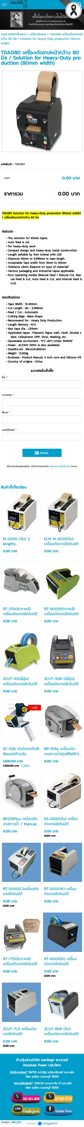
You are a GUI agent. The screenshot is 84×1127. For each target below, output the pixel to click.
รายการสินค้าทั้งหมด (13, 34)
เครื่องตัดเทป (38, 34)
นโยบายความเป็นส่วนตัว (60, 466)
